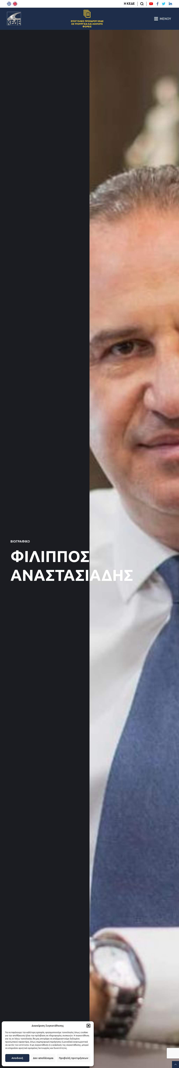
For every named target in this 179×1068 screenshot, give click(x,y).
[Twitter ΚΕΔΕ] (163, 4)
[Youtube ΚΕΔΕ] (151, 4)
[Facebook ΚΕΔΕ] (157, 4)
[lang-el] (9, 4)
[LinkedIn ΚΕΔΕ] (170, 4)
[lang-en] (15, 4)
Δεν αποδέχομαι (43, 1058)
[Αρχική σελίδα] (14, 19)
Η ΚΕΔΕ (129, 3)
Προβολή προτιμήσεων (73, 1058)
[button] (88, 1025)
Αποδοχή (17, 1058)
